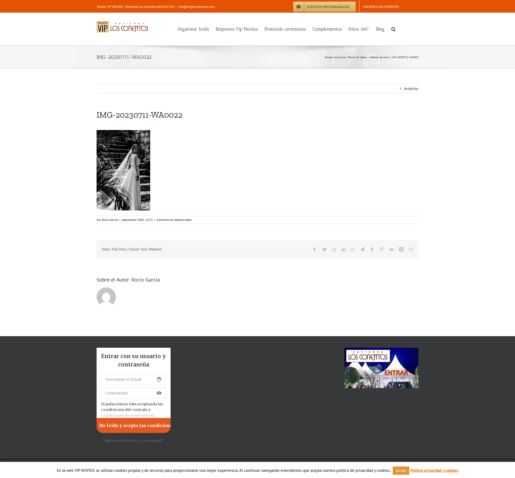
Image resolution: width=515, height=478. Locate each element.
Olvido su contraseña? (144, 440)
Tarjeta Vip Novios (335, 57)
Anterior (411, 88)
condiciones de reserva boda (128, 415)
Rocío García (110, 220)
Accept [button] (401, 470)
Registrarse (114, 440)
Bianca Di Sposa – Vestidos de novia (368, 57)
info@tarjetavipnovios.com (196, 7)
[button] (393, 29)
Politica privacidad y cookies (434, 470)
